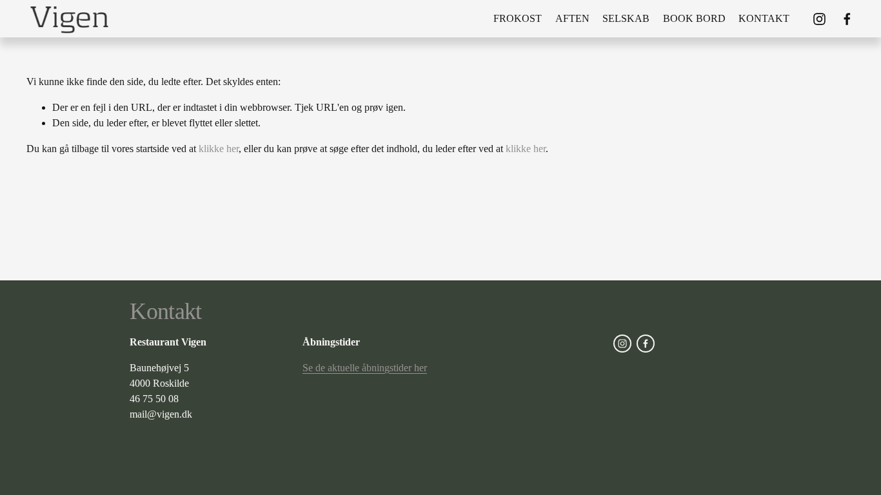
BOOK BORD (694, 18)
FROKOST (517, 18)
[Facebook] (847, 19)
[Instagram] (819, 19)
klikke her (219, 148)
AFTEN (572, 18)
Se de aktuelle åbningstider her (364, 367)
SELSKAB (625, 18)
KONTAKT (763, 18)
